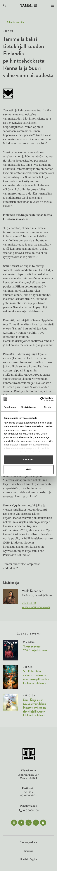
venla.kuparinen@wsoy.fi (36, 606)
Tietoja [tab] (47, 407)
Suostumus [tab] (10, 407)
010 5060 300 (31, 810)
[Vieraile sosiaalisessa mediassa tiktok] (43, 823)
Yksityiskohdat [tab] (28, 407)
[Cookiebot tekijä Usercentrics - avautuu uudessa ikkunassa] (41, 399)
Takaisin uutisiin (15, 22)
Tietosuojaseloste (28, 842)
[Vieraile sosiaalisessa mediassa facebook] (21, 823)
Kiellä (28, 469)
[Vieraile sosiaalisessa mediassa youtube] (36, 823)
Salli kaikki (28, 459)
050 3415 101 (29, 602)
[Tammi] (28, 5)
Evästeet (28, 851)
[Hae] (5, 5)
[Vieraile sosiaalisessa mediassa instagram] (14, 823)
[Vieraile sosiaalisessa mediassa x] (29, 823)
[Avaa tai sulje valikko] (52, 5)
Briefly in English (28, 859)
